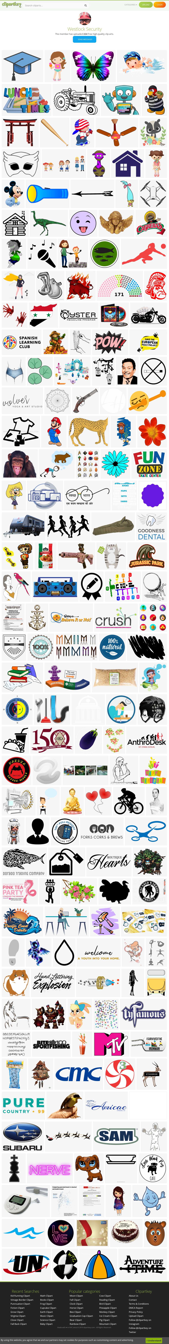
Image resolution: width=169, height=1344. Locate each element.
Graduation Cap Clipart (81, 1315)
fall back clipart (19, 1323)
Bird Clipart (105, 1303)
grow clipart (17, 1311)
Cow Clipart (105, 1295)
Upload (145, 4)
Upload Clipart (136, 1315)
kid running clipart (20, 1295)
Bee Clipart (75, 1311)
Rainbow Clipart (78, 1323)
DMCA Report (136, 1307)
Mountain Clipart (107, 1323)
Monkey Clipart (107, 1311)
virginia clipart (18, 1315)
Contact (133, 1299)
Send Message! (84, 39)
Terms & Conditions (139, 1303)
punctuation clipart (20, 1303)
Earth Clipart (46, 1311)
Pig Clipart (104, 1319)
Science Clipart (47, 1319)
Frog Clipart (46, 1303)
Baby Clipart (46, 1323)
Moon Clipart (76, 1295)
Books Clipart (47, 1299)
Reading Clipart (107, 1299)
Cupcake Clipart (48, 1307)
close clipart (17, 1319)
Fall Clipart (75, 1299)
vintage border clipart (22, 1299)
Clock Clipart (76, 1303)
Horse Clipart (76, 1307)
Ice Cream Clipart (108, 1315)
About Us (133, 1295)
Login (160, 4)
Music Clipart (46, 1315)
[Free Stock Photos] (11, 5)
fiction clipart (18, 1307)
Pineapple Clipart (108, 1307)
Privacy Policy (136, 1311)
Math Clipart (46, 1295)
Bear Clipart (76, 1319)
